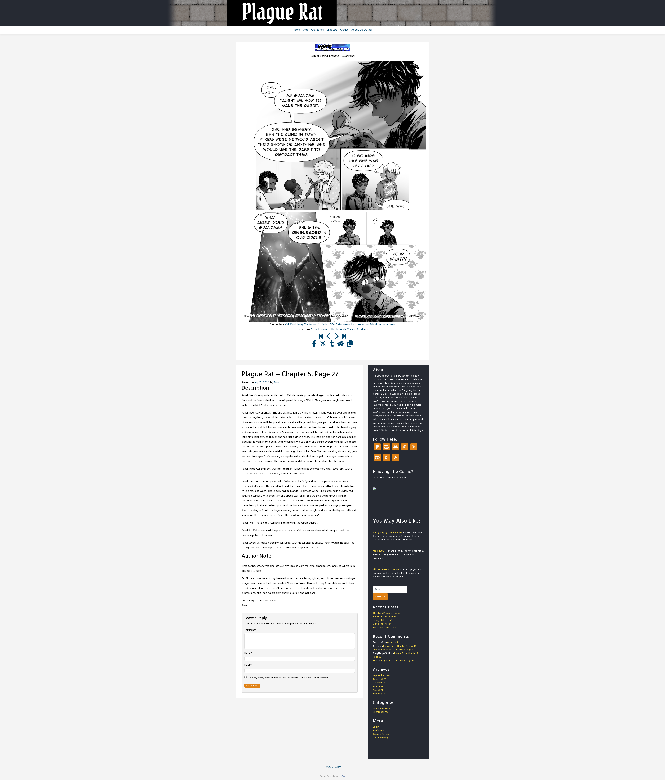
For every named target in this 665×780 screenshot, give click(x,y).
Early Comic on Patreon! (385, 617)
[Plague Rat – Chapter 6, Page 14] (344, 337)
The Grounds (338, 329)
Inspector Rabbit (367, 324)
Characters (317, 30)
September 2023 (381, 676)
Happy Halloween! (382, 620)
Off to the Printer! (382, 624)
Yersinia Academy (357, 329)
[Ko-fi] (377, 458)
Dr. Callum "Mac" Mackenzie (334, 324)
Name (247, 653)
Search (380, 596)
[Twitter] (413, 447)
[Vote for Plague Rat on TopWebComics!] (332, 47)
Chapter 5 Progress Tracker (386, 613)
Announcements (381, 708)
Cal (287, 324)
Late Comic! (393, 643)
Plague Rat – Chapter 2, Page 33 (397, 650)
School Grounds (320, 329)
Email (247, 665)
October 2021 (380, 683)
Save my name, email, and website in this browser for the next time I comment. (289, 678)
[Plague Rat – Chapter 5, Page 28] (337, 337)
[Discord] (395, 447)
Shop (305, 30)
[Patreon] (377, 447)
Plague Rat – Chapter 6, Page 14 (399, 646)
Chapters (332, 30)
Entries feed (379, 731)
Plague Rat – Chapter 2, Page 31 (397, 661)
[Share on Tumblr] (332, 344)
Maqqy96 (378, 551)
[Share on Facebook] (314, 344)
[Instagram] (404, 447)
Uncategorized (381, 712)
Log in (376, 727)
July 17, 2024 (261, 382)
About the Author (361, 30)
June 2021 (378, 686)
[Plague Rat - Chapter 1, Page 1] (321, 337)
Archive (344, 30)
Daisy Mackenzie (306, 324)
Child (293, 324)
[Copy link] (350, 344)
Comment (249, 630)
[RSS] (395, 458)
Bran (276, 382)
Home (296, 30)
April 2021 (378, 690)
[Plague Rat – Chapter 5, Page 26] (328, 337)
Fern (353, 324)
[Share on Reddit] (340, 344)
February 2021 (380, 694)
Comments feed (381, 734)
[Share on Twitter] (323, 344)
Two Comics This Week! (385, 628)
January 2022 (379, 679)
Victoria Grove (387, 324)
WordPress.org (380, 738)
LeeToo (342, 776)
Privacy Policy (333, 767)
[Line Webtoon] (386, 447)
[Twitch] (386, 458)
